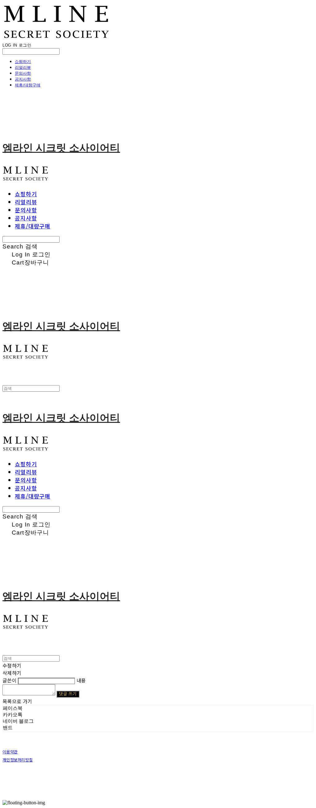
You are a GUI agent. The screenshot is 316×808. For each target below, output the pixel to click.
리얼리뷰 (23, 67)
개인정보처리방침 (17, 760)
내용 (81, 680)
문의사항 (23, 73)
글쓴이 (9, 680)
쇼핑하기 (23, 61)
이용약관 (10, 752)
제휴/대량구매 (27, 85)
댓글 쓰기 (68, 694)
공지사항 (23, 79)
